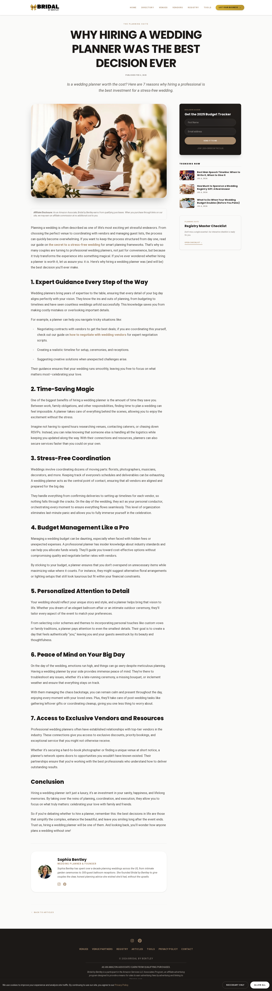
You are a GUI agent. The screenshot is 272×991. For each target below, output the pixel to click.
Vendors (178, 7)
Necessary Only (235, 985)
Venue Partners (102, 949)
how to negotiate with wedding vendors (98, 335)
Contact (187, 949)
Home (133, 7)
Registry (193, 7)
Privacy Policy (168, 949)
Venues (163, 7)
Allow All (260, 985)
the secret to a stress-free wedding (74, 245)
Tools (207, 7)
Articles (137, 949)
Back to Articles (44, 912)
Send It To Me (210, 141)
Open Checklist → (193, 242)
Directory (147, 7)
